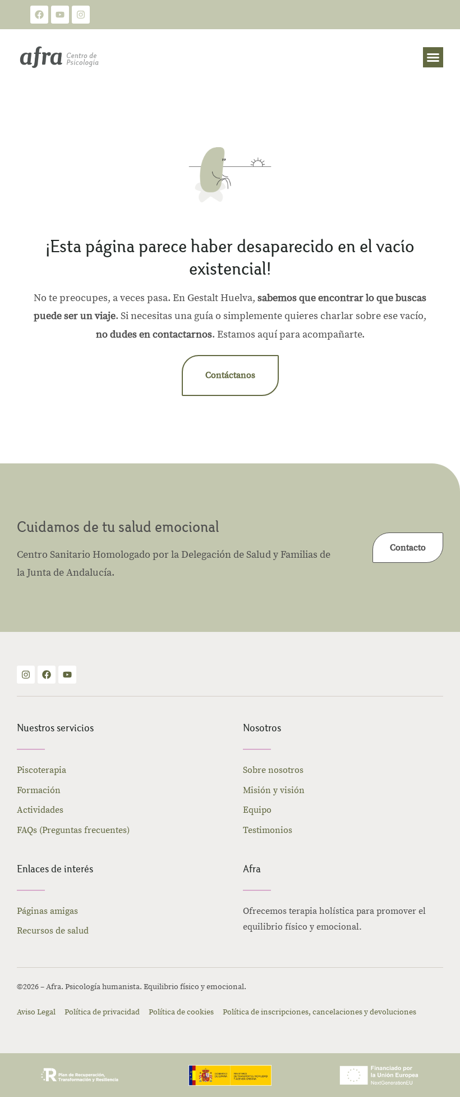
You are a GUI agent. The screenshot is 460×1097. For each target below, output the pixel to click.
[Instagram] (81, 15)
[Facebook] (39, 15)
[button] (433, 57)
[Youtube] (60, 15)
